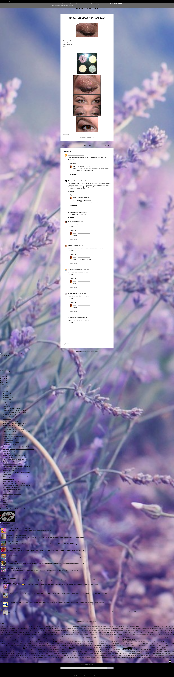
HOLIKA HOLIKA (160, 636)
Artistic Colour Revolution (148, 626)
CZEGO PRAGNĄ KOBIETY (134, 632)
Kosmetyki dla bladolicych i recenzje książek (16, 592)
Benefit (131, 628)
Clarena (20, 632)
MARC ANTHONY (79, 643)
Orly (71, 648)
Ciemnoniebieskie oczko (9, 457)
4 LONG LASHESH (7, 626)
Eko (99, 634)
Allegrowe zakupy (12, 561)
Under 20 (117, 655)
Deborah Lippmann (158, 632)
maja (4, 496)
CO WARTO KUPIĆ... (38, 632)
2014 (3, 387)
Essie (134, 634)
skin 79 (47, 653)
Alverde (77, 626)
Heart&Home (136, 636)
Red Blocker (48, 651)
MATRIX (118, 643)
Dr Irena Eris (59, 634)
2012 (3, 391)
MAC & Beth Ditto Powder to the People (14, 483)
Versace (159, 655)
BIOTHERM (19, 630)
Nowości (114, 645)
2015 (3, 384)
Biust (23, 630)
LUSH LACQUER (153, 641)
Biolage (172, 628)
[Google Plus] (12, 1)
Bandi (39, 628)
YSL (98, 657)
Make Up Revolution (34, 643)
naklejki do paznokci (84, 645)
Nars (90, 645)
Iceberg (22, 638)
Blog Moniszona (87, 8)
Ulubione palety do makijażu (108, 655)
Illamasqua (37, 638)
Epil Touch (113, 634)
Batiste (67, 628)
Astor (161, 626)
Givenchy (70, 636)
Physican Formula (4, 649)
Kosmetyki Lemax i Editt (9, 414)
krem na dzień (165, 639)
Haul (128, 636)
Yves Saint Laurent (111, 657)
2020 (3, 374)
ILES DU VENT (31, 638)
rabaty (20, 651)
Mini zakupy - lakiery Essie (10, 444)
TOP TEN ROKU (52, 655)
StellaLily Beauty (8, 609)
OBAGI (132, 645)
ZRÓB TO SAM (166, 657)
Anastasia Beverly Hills (85, 626)
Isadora (74, 638)
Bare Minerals (45, 628)
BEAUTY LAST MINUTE (94, 628)
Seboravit (138, 651)
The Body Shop (151, 653)
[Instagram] (15, 1)
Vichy (167, 655)
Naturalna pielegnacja (98, 645)
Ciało (6, 632)
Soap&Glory (70, 653)
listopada (6, 395)
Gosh (98, 636)
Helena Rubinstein (143, 636)
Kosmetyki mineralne (129, 640)
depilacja (2, 634)
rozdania (102, 651)
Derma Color (7, 634)
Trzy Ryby (71, 181)
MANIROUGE (59, 643)
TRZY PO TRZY (73, 655)
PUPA (8, 651)
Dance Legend (143, 632)
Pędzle (166, 648)
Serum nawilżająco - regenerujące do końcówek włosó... (18, 447)
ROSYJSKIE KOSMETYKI (93, 651)
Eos (110, 634)
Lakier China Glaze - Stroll (10, 438)
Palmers (88, 648)
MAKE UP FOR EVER (25, 643)
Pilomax (25, 649)
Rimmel (79, 651)
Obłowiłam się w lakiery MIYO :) (11, 468)
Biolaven (2, 630)
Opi (24, 648)
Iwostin (81, 638)
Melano (135, 643)
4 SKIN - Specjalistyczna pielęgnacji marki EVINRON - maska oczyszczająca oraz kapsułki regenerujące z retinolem (38, 611)
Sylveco (120, 653)
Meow (145, 643)
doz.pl (54, 634)
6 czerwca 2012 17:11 (80, 181)
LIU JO (115, 641)
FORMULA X (47, 636)
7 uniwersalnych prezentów (18, 626)
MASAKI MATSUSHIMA (103, 643)
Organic (38, 648)
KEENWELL (171, 638)
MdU (132, 643)
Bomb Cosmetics (55, 630)
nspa (118, 645)
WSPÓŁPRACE (59, 657)
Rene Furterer (60, 651)
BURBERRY (121, 630)
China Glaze (170, 630)
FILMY (24, 636)
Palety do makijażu (82, 648)
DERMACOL (13, 634)
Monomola (17, 645)
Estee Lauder (139, 634)
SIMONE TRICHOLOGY (36, 653)
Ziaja (151, 657)
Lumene (139, 641)
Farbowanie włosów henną (10, 464)
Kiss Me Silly (22, 639)
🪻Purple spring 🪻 (13, 584)
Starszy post (108, 145)
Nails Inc (72, 645)
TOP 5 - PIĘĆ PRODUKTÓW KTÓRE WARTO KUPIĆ (36, 655)
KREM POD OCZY (5, 641)
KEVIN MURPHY (8, 639)
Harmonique (124, 636)
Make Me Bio (17, 643)
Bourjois (73, 630)
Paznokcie (127, 648)
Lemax (97, 641)
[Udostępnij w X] (67, 134)
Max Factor (123, 643)
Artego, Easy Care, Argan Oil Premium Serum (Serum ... (18, 449)
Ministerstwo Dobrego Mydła (161, 643)
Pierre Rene (21, 649)
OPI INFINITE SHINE (30, 648)
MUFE (46, 645)
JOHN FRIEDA (126, 638)
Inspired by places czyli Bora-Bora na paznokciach (16, 455)
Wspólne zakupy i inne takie (14, 568)
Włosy (47, 657)
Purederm (12, 651)
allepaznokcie (69, 626)
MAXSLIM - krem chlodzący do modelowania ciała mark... (18, 432)
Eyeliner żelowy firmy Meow (10, 421)
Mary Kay (96, 643)
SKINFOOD (56, 653)
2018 (3, 378)
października (7, 397)
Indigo (46, 638)
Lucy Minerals (133, 641)
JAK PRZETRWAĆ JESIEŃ (90, 638)
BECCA (110, 628)
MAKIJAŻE (89, 137)
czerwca (5, 406)
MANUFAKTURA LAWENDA (69, 643)
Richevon (75, 651)
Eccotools (85, 634)
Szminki (135, 653)
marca (5, 500)
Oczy (93, 137)
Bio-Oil (163, 628)
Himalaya (154, 636)
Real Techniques (30, 651)
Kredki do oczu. (139, 639)
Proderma (154, 649)
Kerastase (2, 639)
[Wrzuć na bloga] (65, 134)
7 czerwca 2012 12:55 (84, 257)
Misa (169, 643)
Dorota (70, 155)
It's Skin (78, 638)
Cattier (148, 630)
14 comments (95, 21)
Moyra (32, 645)
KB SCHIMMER (165, 638)
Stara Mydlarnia (97, 653)
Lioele (108, 641)
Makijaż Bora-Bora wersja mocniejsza (13, 436)
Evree (157, 634)
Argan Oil (115, 626)
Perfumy (143, 648)
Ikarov (25, 638)
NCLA (110, 645)
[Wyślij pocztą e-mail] (64, 134)
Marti (69, 221)
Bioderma (167, 628)
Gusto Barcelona (117, 636)
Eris (121, 634)
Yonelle (91, 657)
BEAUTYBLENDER (104, 628)
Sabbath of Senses (8, 601)
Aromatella (132, 626)
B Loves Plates (20, 628)
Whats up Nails (35, 657)
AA (30, 626)
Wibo (40, 657)
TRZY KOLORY (64, 655)
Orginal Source (50, 648)
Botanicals (69, 630)
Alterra (73, 626)
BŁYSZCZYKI (48, 630)
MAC (85, 137)
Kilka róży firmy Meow (9, 470)
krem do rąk (153, 639)
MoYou (29, 645)
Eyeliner (164, 634)
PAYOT (121, 648)
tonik (8, 655)
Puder (1, 651)
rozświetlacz (108, 651)
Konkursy (54, 639)
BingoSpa (159, 628)
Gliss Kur (86, 636)
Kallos (156, 638)
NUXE (126, 645)
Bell (113, 628)
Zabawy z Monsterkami (13, 548)
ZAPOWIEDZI (125, 657)
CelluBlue (157, 630)
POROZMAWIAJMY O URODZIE (113, 649)
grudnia (5, 393)
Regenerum (54, 651)
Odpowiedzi (73, 163)
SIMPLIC (44, 653)
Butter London (127, 630)
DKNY (42, 634)
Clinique (28, 632)
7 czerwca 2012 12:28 (84, 293)
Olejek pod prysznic (18, 648)
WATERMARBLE (28, 657)
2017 (3, 380)
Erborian (118, 634)
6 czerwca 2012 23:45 (79, 245)
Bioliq (6, 630)
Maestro (6, 643)
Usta (128, 655)
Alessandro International (60, 626)
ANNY (93, 626)
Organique (43, 648)
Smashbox (64, 653)
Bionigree (13, 630)
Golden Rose (93, 636)
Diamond (36, 634)
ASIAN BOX (157, 626)
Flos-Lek (32, 636)
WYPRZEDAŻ (78, 657)
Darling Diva (150, 632)
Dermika (24, 634)
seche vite (142, 651)
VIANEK (163, 655)
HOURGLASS (3, 638)
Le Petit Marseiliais (90, 641)
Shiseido (13, 653)
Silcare (20, 653)
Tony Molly (12, 655)
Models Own (7, 645)
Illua (41, 638)
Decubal (165, 632)
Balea (26, 628)
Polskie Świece (81, 649)
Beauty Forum (85, 628)
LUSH (147, 641)
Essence (129, 634)
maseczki (111, 643)
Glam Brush (75, 636)
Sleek (60, 653)
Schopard (127, 651)
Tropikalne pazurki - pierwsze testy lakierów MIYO (16, 466)
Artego (141, 626)
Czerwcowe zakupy (8, 479)
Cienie (12, 632)
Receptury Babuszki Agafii (40, 651)
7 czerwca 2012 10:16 (83, 269)
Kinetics (18, 639)
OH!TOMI (2, 648)
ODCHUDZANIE (141, 645)
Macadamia (169, 641)
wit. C (43, 657)
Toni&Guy (5, 655)
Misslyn (172, 643)
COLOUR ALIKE (105, 632)
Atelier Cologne (165, 626)
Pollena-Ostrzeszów (73, 649)
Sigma (17, 653)
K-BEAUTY (152, 638)
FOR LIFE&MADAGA (39, 636)
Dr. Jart (64, 634)
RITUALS (83, 651)
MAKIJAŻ (41, 643)
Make (13, 643)
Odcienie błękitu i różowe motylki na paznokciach (16, 477)
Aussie (170, 626)
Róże (112, 651)
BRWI (91, 630)
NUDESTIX (122, 645)
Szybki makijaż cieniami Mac (87, 18)
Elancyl (102, 634)
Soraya (79, 653)
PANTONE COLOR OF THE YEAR (104, 648)
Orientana (57, 648)
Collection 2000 (54, 632)
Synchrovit (124, 653)
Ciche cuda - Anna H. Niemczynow (17, 593)
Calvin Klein (137, 630)
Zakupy (118, 657)
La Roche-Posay (48, 641)
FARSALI (2, 636)
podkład (48, 649)
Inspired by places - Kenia (10, 434)
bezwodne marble (142, 628)
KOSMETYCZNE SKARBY (83, 639)
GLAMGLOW (81, 636)
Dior (39, 634)
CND (32, 632)
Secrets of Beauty (149, 651)
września (6, 399)
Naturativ (106, 645)
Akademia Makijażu (50, 626)
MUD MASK (39, 645)
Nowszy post (65, 145)
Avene (8, 628)
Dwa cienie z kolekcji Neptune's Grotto (13, 429)
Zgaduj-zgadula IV (12, 555)
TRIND (58, 655)
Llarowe (119, 641)
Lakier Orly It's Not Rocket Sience (12, 489)
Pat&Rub (116, 648)
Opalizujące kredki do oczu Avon (12, 408)
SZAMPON (130, 653)
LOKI (122, 641)
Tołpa (1, 655)
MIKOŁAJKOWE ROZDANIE (15, 541)
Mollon (12, 645)
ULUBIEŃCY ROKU (97, 655)
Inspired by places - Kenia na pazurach (13, 425)
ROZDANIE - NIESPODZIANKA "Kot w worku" (19, 528)
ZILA (154, 657)
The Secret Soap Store (169, 653)
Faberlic (168, 634)
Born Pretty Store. (63, 630)
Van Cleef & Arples (153, 655)
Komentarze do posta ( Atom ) (90, 351)
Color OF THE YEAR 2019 (75, 632)
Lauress (83, 641)
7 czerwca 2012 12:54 (84, 281)
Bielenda (154, 628)
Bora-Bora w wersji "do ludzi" (11, 440)
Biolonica (9, 630)
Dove (52, 634)
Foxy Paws (53, 636)
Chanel (164, 630)
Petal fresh (148, 648)
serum (169, 651)
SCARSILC (122, 651)
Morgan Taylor (23, 645)
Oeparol (172, 645)
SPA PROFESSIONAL (86, 653)
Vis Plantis (10, 657)
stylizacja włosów (108, 653)
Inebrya (50, 638)
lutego (5, 502)
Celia (153, 630)
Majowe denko (7, 474)
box (76, 630)
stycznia (5, 504)
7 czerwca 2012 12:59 (84, 166)
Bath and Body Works (59, 628)
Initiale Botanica (60, 638)
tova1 (88, 21)
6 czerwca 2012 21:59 (77, 221)
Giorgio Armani (64, 636)
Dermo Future (30, 634)
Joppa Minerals (134, 638)
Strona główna (87, 145)
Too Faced (18, 655)
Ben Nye (127, 628)
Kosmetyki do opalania (105, 639)
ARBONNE (110, 626)
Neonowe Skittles (8, 492)
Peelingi (134, 648)
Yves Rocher (102, 657)
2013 (3, 389)
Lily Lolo (105, 641)
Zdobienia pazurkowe (136, 657)
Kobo (39, 639)
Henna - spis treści (8, 580)
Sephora (165, 651)
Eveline (145, 634)
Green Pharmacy (104, 636)
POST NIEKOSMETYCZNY (144, 649)
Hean (131, 636)
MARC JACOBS (87, 643)
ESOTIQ (124, 634)
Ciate (9, 632)
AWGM (15, 628)
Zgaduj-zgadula (146, 657)
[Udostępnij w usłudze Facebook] (68, 134)
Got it (120, 4)
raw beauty (24, 651)
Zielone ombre (7, 419)
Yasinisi (70, 245)
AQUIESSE (105, 626)
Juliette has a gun (146, 638)
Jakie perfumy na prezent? (15, 602)
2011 (3, 507)
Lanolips (65, 641)
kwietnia (5, 498)
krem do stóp (159, 639)
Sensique (160, 651)
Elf (104, 634)
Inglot (53, 638)
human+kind (17, 638)
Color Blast (60, 632)
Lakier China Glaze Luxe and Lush (12, 427)
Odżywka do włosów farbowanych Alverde (14, 410)
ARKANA (120, 626)
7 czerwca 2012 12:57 (84, 197)
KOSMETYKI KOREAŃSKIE (116, 639)
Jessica (111, 638)
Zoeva (157, 657)
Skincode (51, 653)
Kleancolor (31, 639)
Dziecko (81, 634)
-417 (1, 626)
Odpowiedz (71, 159)
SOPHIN (75, 653)
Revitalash (66, 651)
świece (138, 653)
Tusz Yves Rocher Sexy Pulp (11, 417)
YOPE (95, 657)
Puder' (4, 651)
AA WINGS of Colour (36, 626)
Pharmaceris (171, 648)
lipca (4, 404)
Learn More (113, 4)
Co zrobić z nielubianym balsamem (16, 535)
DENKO (172, 632)
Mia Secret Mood (151, 643)
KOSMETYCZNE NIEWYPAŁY (70, 639)
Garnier (58, 636)
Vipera (6, 657)
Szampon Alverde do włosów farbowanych (14, 412)
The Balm (145, 653)
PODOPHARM (53, 649)
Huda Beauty (10, 638)
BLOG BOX (38, 630)
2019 (3, 376)
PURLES (17, 651)
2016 (3, 382)
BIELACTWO (149, 628)
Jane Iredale (100, 638)
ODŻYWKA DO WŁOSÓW (163, 645)
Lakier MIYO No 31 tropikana (11, 481)
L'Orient (42, 641)
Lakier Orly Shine (7, 453)
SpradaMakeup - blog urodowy (12, 583)
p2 (73, 648)
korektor (58, 639)
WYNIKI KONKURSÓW (69, 657)
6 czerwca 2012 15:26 (78, 155)
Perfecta (139, 648)
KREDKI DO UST (147, 639)
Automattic (79, 675)
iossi (71, 638)
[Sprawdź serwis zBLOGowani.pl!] (5, 523)
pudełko (172, 649)
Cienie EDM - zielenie (9, 451)
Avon (11, 628)
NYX (129, 645)
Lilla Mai (101, 641)
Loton (124, 641)
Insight (68, 638)
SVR (117, 653)
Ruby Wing (116, 651)
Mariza (92, 643)
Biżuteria (26, 630)
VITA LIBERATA (15, 657)
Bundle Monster (114, 630)
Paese (76, 648)
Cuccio (116, 632)
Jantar (104, 638)
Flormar (28, 636)
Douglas (49, 634)
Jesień (107, 638)
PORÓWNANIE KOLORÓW (128, 649)
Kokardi (45, 639)
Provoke (168, 649)
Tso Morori (79, 655)
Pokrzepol (59, 649)
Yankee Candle (85, 657)
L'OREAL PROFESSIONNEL (32, 641)
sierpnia (5, 402)
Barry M (51, 628)
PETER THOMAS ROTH (157, 648)
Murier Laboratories (52, 645)
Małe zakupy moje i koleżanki (11, 442)
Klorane (36, 639)
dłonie (45, 634)
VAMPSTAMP (146, 655)
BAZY (73, 628)
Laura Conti (70, 641)
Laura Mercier (77, 641)
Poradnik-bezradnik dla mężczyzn (98, 649)
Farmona (172, 634)
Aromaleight (126, 626)
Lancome (61, 641)
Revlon (71, 651)
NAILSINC (77, 645)
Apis (102, 626)
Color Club (66, 632)
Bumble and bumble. (106, 630)
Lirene (112, 641)
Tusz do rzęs (85, 655)
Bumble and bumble (97, 630)
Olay (9, 648)
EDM (96, 634)
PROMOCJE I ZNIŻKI (161, 649)
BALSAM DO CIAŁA (33, 628)
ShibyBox (8, 653)
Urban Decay (123, 655)
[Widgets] (170, 661)
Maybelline (128, 643)
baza (70, 628)
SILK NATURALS (26, 653)
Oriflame (62, 648)
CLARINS (24, 632)
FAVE (5, 636)
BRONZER (87, 630)
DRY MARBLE (76, 634)
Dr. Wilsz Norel (69, 634)
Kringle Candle (13, 641)
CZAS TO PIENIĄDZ (123, 632)
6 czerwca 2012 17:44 (81, 212)
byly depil (132, 630)
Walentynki (21, 657)
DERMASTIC (19, 634)
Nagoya (68, 645)
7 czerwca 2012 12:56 (84, 233)
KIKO (14, 640)
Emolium (107, 634)
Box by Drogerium (81, 630)
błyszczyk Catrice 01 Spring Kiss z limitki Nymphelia (17, 472)
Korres (62, 639)
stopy (102, 653)
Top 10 (23, 655)
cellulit (161, 630)
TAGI (141, 653)
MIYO (2, 645)
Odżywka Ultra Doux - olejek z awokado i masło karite (17, 485)
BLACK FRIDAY (32, 630)
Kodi (42, 639)
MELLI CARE (140, 643)
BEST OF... (135, 628)
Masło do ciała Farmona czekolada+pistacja (15, 423)
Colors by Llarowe (97, 632)
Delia (168, 632)
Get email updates (87, 664)
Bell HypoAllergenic (120, 628)
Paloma (92, 648)
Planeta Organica (31, 649)
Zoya (161, 657)
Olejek (12, 648)
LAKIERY (55, 641)
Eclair (89, 634)
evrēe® (160, 634)
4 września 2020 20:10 (81, 317)
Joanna (120, 638)
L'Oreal (23, 641)
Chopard (2, 632)
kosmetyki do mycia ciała (94, 639)
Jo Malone (115, 638)
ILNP (43, 638)
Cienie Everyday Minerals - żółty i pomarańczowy (16, 459)
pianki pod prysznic (13, 649)
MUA (35, 645)
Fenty (21, 636)
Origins (67, 648)
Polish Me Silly (65, 649)
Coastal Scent (47, 632)
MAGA (10, 643)
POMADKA (88, 649)
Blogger (94, 621)
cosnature (112, 632)
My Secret (59, 645)
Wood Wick (52, 657)
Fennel (18, 636)
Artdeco (137, 626)
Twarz (90, 655)
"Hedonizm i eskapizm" (9, 578)
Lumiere (143, 641)
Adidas (43, 626)
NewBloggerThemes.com (96, 675)
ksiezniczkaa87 (72, 269)
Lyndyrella (160, 641)
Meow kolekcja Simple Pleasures (12, 494)
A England (26, 626)
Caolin (141, 630)
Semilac (155, 651)
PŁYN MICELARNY (41, 649)
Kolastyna (49, 639)
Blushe (43, 630)
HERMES (149, 636)
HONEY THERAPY (169, 636)
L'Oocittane (18, 641)
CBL (151, 630)
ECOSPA (93, 634)
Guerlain (111, 636)
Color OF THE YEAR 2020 (87, 632)
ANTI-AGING (98, 626)
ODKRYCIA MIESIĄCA (151, 645)
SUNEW (114, 653)
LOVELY (128, 641)
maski (114, 643)
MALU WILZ (53, 643)
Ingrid (55, 638)
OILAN (6, 648)
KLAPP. (27, 639)
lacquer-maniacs (72, 293)
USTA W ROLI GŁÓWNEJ (136, 655)
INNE (65, 638)
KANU (159, 638)
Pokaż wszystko (170, 620)
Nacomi (64, 645)
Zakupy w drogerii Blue (9, 462)
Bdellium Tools (77, 628)
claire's (16, 632)
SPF (92, 653)
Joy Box (140, 638)
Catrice (145, 630)
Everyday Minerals (151, 634)
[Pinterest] (9, 1)
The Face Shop (160, 653)
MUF (43, 645)
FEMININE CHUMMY (12, 636)
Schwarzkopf (132, 651)
